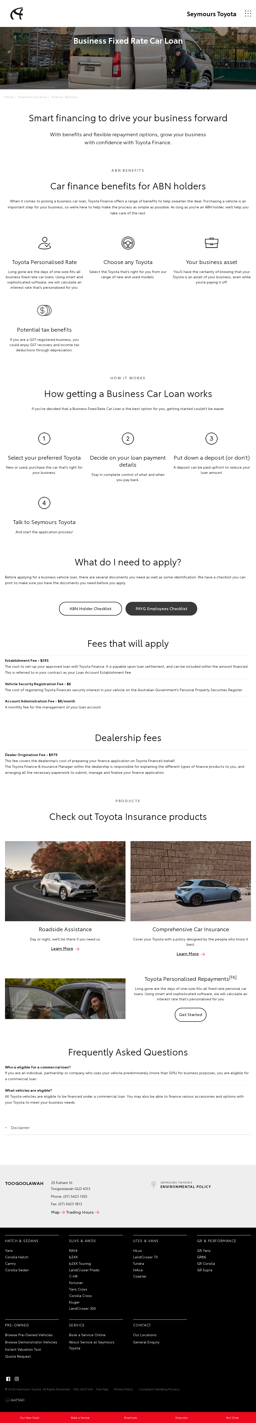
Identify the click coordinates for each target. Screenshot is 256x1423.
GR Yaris (203, 1250)
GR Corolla (206, 1263)
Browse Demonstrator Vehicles (31, 1341)
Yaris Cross (78, 1289)
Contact (142, 1324)
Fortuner (76, 1282)
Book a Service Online (87, 1334)
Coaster (139, 1276)
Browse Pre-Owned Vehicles (29, 1334)
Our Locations (144, 1334)
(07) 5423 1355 (75, 1196)
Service (77, 1324)
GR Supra (204, 1269)
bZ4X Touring (80, 1263)
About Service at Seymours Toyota (91, 1344)
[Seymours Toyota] (16, 13)
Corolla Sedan (17, 1269)
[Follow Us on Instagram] (17, 1379)
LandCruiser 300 (82, 1308)
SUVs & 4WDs (82, 1240)
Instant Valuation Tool (23, 1349)
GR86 (201, 1256)
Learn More (62, 948)
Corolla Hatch (16, 1256)
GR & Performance (216, 1240)
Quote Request (18, 1356)
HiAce (138, 1269)
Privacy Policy (123, 1389)
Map (55, 1212)
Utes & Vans (145, 1240)
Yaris (9, 1250)
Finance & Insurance (32, 97)
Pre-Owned (17, 1324)
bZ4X (73, 1256)
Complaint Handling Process (159, 1389)
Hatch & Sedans (22, 1240)
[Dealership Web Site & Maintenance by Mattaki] (14, 1400)
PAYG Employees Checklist (161, 608)
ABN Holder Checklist (91, 608)
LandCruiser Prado (84, 1269)
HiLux (137, 1250)
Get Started (190, 1014)
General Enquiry (146, 1341)
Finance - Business (64, 97)
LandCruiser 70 (145, 1256)
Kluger (74, 1301)
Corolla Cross (80, 1295)
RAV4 (73, 1250)
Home (9, 97)
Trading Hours (80, 1212)
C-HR (73, 1276)
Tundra (138, 1263)
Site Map (102, 1389)
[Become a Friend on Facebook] (8, 1379)
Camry (10, 1263)
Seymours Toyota (211, 13)
